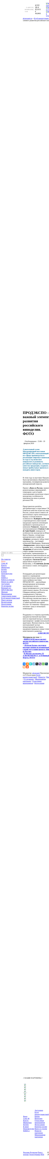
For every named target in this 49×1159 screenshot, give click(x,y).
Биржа (37, 1116)
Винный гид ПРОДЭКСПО (7, 589)
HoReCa (4, 578)
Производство (6, 574)
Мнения (4, 592)
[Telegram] (33, 664)
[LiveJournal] (46, 664)
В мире (4, 572)
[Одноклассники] (27, 664)
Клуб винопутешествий (10, 598)
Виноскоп (38, 1118)
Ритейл (4, 569)
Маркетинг (5, 567)
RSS (42, 1154)
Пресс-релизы (6, 600)
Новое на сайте (7, 582)
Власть (4, 565)
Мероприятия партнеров (40, 1136)
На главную (5, 559)
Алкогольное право (8, 596)
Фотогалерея (6, 604)
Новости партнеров (39, 1132)
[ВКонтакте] (24, 664)
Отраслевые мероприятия (32, 682)
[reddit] (27, 667)
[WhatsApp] (43, 664)
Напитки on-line (7, 606)
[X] (37, 664)
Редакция (33, 1152)
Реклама (26, 1152)
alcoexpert (36, 673)
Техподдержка (34, 1154)
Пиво (3, 576)
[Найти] (2, 555)
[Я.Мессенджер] (30, 664)
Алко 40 (4, 563)
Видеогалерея (6, 602)
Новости (41, 677)
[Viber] (40, 664)
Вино (3, 561)
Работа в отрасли (7, 580)
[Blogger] (24, 667)
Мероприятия (6, 594)
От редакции (6, 586)
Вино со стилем (41, 1129)
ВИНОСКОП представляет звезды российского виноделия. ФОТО (36, 641)
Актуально (5, 584)
